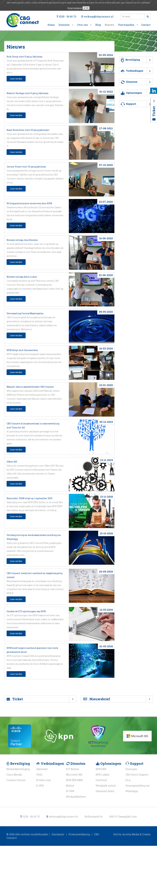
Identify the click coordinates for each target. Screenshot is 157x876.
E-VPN (40, 785)
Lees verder (16, 78)
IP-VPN (70, 791)
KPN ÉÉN (101, 769)
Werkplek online (106, 785)
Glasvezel (42, 769)
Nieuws (109, 24)
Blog (98, 24)
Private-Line (43, 780)
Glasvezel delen (105, 791)
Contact (146, 24)
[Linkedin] (154, 90)
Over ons (82, 24)
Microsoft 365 (74, 774)
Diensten (64, 24)
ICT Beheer (72, 769)
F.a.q (127, 780)
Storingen (131, 769)
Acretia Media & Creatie (136, 834)
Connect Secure (15, 780)
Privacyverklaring (74, 8)
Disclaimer (58, 834)
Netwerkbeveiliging (18, 769)
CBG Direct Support (136, 774)
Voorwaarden (126, 24)
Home (51, 24)
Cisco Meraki (14, 774)
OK (86, 8)
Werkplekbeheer (76, 796)
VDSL (39, 774)
